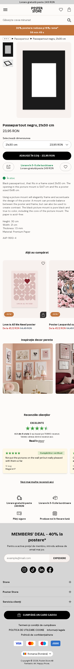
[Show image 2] (8, 63)
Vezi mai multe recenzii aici (37, 481)
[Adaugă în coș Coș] (43, 315)
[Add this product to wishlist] (65, 167)
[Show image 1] (8, 49)
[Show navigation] (5, 9)
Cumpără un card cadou (40, 614)
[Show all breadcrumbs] (6, 38)
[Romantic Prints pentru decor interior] (28, 368)
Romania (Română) (38, 653)
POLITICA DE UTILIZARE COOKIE (26, 629)
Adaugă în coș (37, 155)
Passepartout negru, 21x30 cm (49, 38)
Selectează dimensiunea (16, 138)
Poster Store (44, 660)
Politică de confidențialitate (37, 634)
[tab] (61, 9)
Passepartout (21, 38)
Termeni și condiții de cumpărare (37, 625)
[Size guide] (8, 167)
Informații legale (56, 629)
